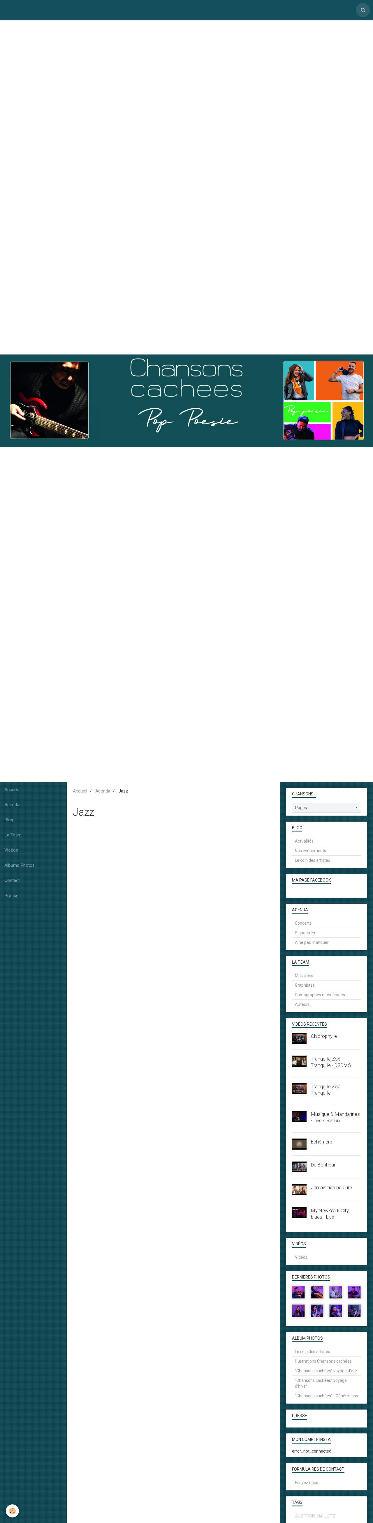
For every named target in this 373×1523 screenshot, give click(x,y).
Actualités (304, 841)
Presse (11, 895)
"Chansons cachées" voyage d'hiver (321, 1383)
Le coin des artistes (312, 860)
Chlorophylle (324, 1036)
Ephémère (321, 1142)
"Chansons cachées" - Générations (326, 1395)
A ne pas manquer (312, 942)
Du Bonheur (323, 1165)
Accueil (11, 789)
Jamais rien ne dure (331, 1187)
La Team (13, 835)
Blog (8, 819)
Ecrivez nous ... (308, 1482)
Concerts (303, 923)
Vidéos (11, 850)
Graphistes (305, 985)
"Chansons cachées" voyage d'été (326, 1370)
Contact (12, 880)
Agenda (11, 804)
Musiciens (304, 975)
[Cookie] (12, 1510)
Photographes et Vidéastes (320, 994)
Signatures (305, 932)
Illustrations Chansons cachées (323, 1361)
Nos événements (310, 850)
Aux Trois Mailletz (315, 1516)
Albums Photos (19, 865)
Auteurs (302, 1004)
